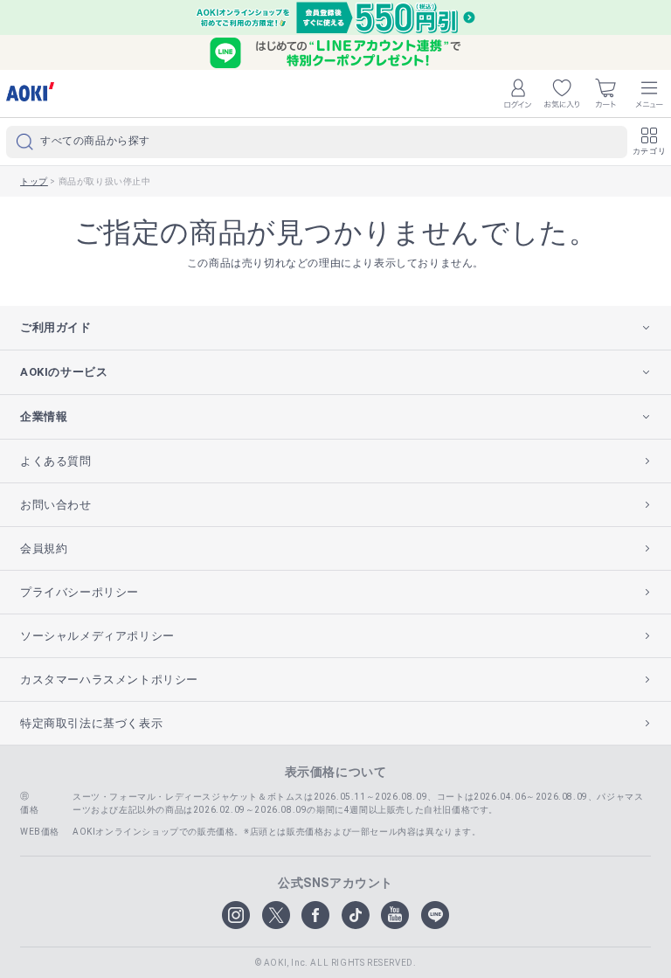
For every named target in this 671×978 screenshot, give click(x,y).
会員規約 (43, 548)
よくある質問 (56, 461)
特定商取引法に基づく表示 (91, 723)
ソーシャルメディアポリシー (97, 635)
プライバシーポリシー (79, 592)
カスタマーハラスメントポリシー (109, 679)
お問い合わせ (56, 504)
